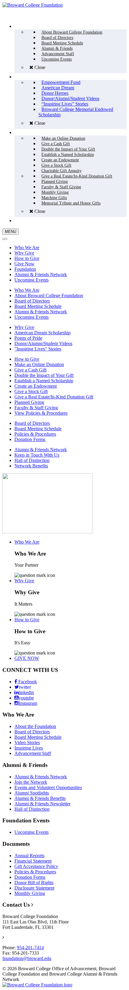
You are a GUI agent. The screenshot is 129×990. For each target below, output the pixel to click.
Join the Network (30, 782)
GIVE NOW (26, 658)
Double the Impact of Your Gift (44, 375)
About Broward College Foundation (48, 295)
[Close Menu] (4, 239)
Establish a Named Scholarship (43, 380)
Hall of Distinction (32, 460)
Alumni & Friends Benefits (40, 798)
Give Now (24, 263)
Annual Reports (29, 855)
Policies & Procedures (35, 434)
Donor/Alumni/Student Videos (43, 343)
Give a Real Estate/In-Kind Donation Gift (53, 396)
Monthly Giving (29, 893)
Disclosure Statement (34, 887)
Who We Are (26, 247)
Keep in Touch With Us (36, 455)
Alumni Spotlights (31, 792)
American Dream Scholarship (42, 332)
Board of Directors (32, 300)
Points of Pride (28, 338)
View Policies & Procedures (41, 413)
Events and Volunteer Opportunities (48, 787)
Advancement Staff (32, 753)
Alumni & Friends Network (40, 274)
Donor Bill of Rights (33, 882)
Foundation (25, 269)
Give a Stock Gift (31, 391)
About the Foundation (35, 726)
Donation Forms (29, 439)
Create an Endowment (35, 386)
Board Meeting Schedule (38, 306)
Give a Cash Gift (30, 369)
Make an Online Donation (39, 364)
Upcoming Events (31, 279)
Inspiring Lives (28, 747)
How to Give (26, 258)
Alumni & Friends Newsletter (42, 803)
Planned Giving (29, 402)
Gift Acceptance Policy (36, 866)
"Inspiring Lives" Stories (37, 348)
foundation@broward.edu (26, 958)
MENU (10, 231)
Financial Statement (33, 860)
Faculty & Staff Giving (36, 407)
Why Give (24, 252)
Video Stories (27, 742)
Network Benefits (31, 465)
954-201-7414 (30, 947)
